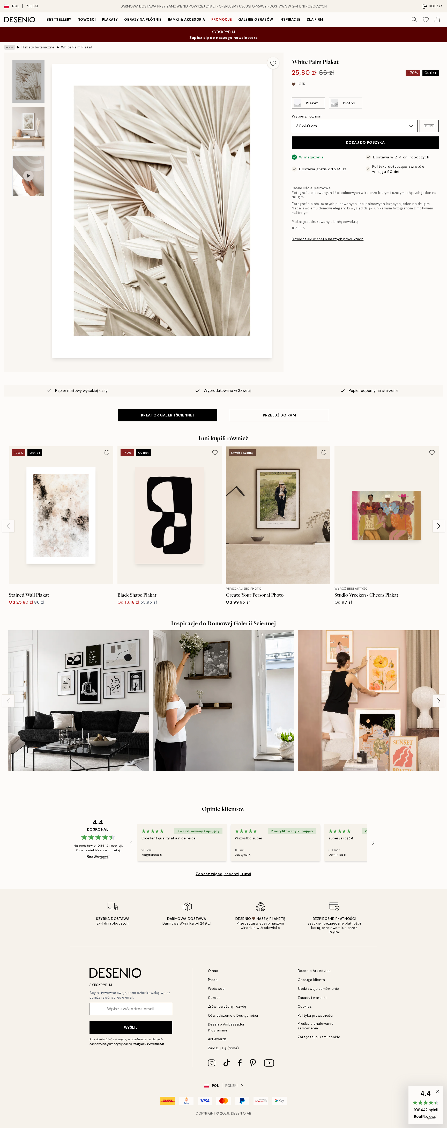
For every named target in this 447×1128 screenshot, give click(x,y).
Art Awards (217, 1039)
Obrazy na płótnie (143, 19)
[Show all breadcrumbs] (9, 47)
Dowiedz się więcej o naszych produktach (327, 239)
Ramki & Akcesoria (186, 19)
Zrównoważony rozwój (227, 1006)
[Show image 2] (28, 129)
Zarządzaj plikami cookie (319, 1037)
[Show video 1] (28, 176)
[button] (429, 126)
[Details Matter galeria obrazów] (78, 700)
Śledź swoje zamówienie (318, 988)
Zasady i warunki (312, 997)
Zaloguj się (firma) (223, 1048)
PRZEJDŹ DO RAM (279, 415)
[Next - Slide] (439, 526)
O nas (213, 971)
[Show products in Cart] (437, 19)
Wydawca (216, 988)
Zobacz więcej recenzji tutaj (223, 873)
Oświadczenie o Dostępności (233, 1015)
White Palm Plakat (77, 47)
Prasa (213, 980)
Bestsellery (59, 19)
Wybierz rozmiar (307, 116)
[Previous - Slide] (8, 526)
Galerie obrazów (255, 19)
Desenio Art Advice (314, 971)
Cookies (305, 1006)
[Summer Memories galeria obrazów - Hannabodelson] (223, 700)
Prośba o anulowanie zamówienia (316, 1025)
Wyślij (131, 1027)
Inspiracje (290, 19)
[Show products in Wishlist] (425, 19)
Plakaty (110, 19)
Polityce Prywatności (148, 1044)
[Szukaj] (414, 19)
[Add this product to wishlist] (273, 63)
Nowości (87, 19)
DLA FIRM (315, 19)
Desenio (238, 1113)
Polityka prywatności (315, 1015)
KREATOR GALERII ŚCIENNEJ (167, 415)
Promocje (221, 19)
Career (214, 997)
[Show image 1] (28, 81)
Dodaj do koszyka (365, 142)
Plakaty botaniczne (38, 47)
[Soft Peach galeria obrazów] (368, 700)
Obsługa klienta (311, 980)
